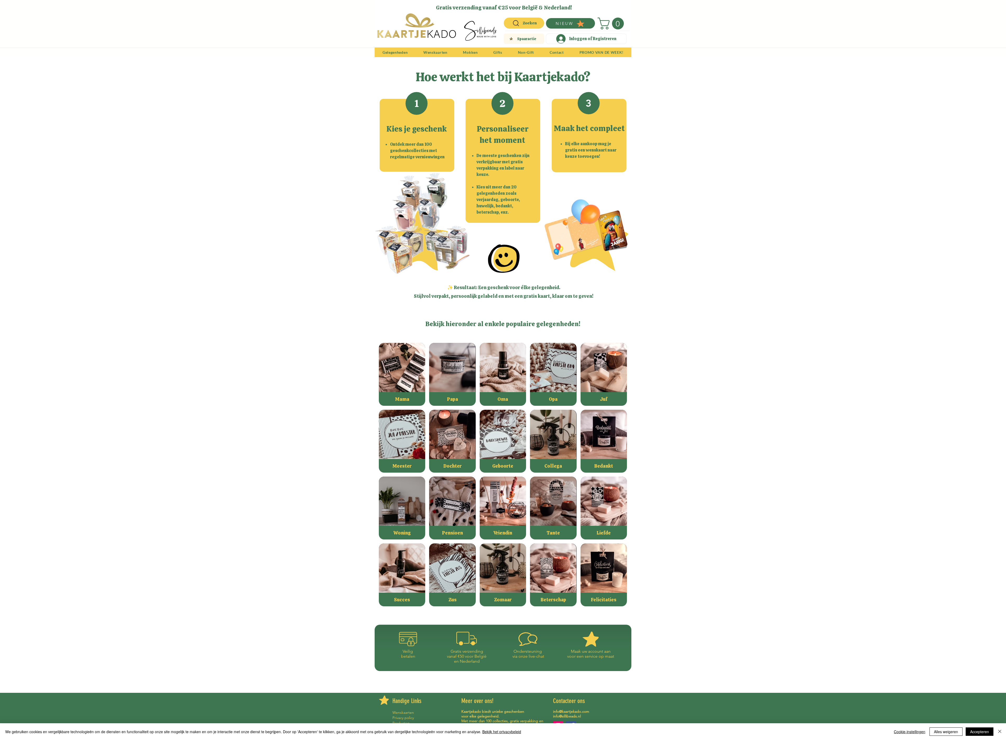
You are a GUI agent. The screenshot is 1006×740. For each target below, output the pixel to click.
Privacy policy (403, 717)
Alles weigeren (946, 731)
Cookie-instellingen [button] (909, 731)
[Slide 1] (487, 5)
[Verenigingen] (519, 6)
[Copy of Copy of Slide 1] (500, 6)
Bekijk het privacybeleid (501, 731)
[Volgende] (624, 7)
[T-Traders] (494, 6)
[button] (612, 23)
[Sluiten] (1000, 731)
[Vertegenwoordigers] (512, 6)
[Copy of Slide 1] (506, 6)
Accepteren (979, 731)
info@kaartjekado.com (571, 711)
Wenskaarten (403, 712)
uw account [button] (592, 651)
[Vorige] (382, 7)
